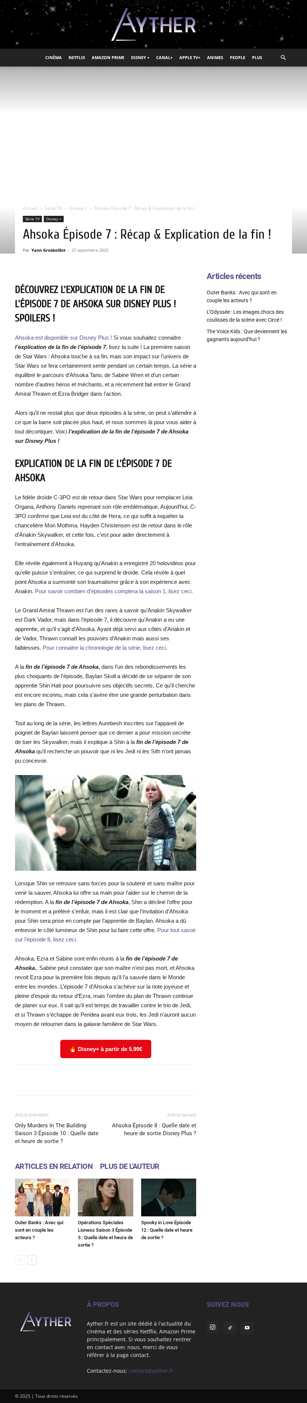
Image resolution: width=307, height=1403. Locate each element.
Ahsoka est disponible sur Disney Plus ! (63, 337)
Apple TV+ (189, 57)
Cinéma (53, 57)
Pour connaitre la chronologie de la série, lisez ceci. (105, 647)
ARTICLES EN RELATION (53, 1166)
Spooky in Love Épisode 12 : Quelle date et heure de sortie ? (166, 1230)
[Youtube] (247, 1328)
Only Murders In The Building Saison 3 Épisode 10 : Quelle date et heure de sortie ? (56, 1133)
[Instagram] (213, 1327)
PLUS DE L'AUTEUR (129, 1166)
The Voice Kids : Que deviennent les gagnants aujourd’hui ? (247, 335)
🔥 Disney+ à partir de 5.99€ (105, 1049)
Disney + (140, 57)
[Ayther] (153, 25)
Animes (215, 57)
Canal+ (164, 57)
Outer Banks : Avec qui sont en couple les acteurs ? (39, 1230)
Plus (257, 57)
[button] (283, 57)
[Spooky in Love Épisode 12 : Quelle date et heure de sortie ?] (168, 1197)
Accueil (30, 208)
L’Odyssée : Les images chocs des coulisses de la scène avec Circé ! (245, 316)
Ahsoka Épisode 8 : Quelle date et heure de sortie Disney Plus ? (154, 1129)
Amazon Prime (108, 57)
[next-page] (31, 1260)
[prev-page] (19, 1260)
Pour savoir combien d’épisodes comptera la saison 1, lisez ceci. (114, 591)
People (237, 57)
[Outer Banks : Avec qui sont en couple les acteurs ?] (42, 1197)
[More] (240, 1079)
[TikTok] (230, 1328)
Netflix (77, 57)
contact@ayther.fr (151, 1370)
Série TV (53, 208)
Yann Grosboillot (48, 250)
